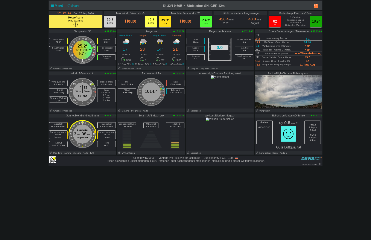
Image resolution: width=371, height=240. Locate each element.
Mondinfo (57, 153)
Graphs (56, 68)
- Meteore (76, 153)
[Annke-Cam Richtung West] (220, 76)
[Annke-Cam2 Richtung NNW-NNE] (288, 91)
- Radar (213, 68)
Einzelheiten (127, 68)
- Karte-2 (282, 153)
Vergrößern (195, 111)
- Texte (138, 68)
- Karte (144, 111)
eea (293, 123)
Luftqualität (264, 153)
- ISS (91, 153)
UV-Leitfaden (128, 153)
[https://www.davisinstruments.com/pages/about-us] (311, 158)
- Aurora (67, 153)
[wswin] (52, 159)
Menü (59, 6)
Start (75, 6)
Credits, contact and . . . (310, 164)
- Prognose (66, 68)
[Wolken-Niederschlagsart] (220, 119)
